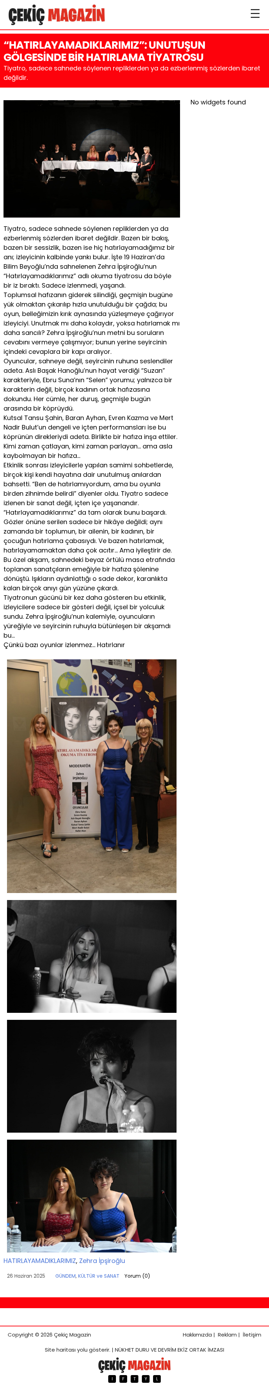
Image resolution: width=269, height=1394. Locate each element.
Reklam (227, 1334)
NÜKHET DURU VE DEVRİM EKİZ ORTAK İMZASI (169, 1349)
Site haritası (60, 1349)
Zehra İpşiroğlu (102, 1260)
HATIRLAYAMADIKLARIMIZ (40, 1260)
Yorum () (137, 1275)
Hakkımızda (197, 1334)
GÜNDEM (65, 1275)
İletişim (252, 1334)
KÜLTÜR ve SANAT (98, 1275)
